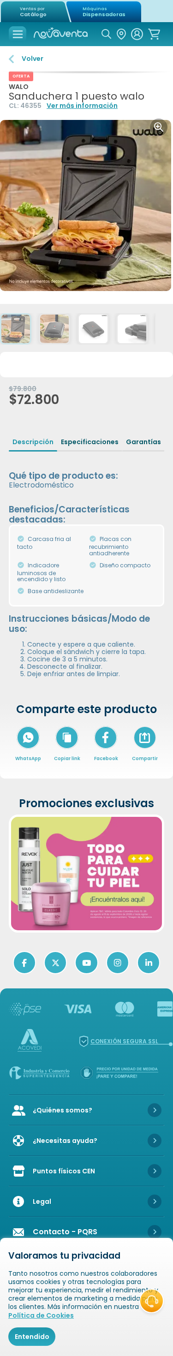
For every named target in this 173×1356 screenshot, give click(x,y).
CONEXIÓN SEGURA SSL (124, 1041)
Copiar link (67, 758)
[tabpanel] (86, 568)
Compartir (145, 749)
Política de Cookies (41, 1315)
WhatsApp (28, 758)
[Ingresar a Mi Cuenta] (137, 34)
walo (19, 86)
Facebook (106, 758)
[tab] (33, 442)
